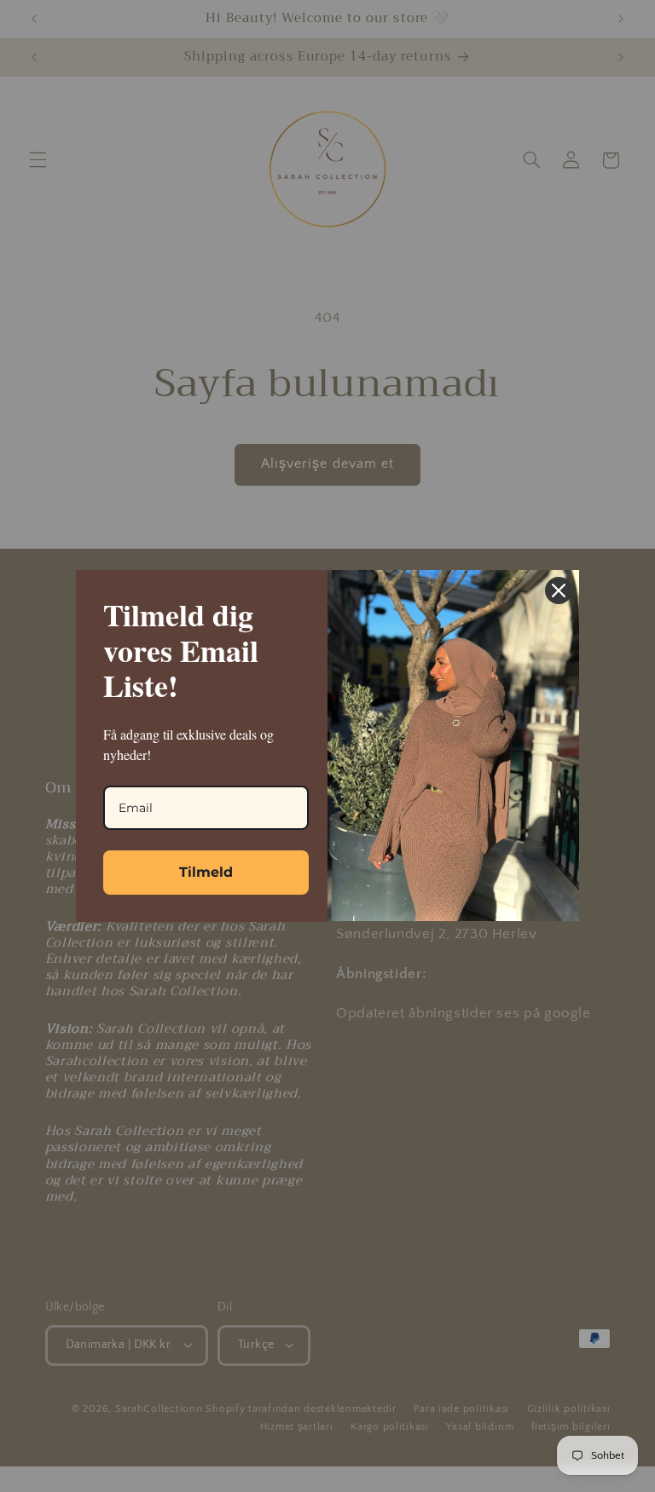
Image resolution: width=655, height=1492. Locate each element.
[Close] (558, 590)
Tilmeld (206, 872)
